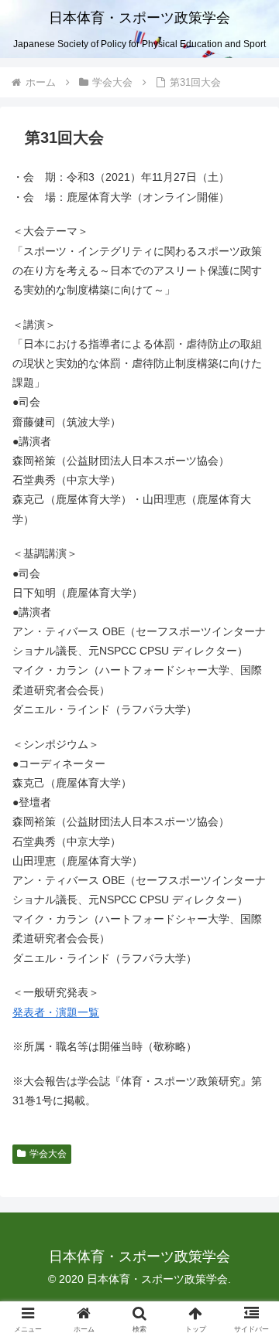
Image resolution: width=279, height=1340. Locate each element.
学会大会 (48, 1153)
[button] (249, 1255)
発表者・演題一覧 (55, 1012)
